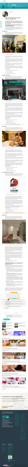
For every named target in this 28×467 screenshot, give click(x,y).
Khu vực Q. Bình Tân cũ (23, 427)
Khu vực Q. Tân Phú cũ (23, 423)
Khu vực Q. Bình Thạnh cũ (23, 415)
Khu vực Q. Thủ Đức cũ (23, 421)
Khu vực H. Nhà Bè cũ (23, 432)
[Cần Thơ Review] (9, 457)
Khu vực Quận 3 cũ (17, 416)
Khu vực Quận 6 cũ (17, 419)
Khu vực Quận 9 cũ (17, 422)
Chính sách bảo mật (10, 446)
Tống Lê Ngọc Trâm (11, 11)
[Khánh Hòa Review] (9, 458)
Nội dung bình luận (6, 307)
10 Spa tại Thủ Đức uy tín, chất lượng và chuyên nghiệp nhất (10, 386)
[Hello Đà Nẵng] (9, 456)
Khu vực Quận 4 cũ (17, 417)
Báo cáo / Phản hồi (10, 445)
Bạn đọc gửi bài (10, 453)
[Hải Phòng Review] (11, 458)
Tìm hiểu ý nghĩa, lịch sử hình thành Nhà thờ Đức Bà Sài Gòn (9, 323)
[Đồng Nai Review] (11, 457)
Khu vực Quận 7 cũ (17, 420)
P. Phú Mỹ (22, 430)
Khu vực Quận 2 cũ (17, 415)
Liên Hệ (3, 447)
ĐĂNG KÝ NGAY (5, 407)
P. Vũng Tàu (22, 428)
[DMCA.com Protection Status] (5, 465)
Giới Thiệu (3, 446)
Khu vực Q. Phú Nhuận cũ (23, 417)
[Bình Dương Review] (11, 456)
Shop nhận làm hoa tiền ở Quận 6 (13, 212)
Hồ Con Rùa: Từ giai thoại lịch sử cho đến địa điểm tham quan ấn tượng (21, 325)
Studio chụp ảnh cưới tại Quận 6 (10, 293)
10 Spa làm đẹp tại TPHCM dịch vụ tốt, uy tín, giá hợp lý (10, 373)
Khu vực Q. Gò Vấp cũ (23, 425)
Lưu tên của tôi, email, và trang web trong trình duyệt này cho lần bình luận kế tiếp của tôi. (14, 315)
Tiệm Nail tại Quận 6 (9, 296)
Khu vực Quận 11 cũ (17, 424)
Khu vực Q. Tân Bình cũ (23, 419)
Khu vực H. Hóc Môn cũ (23, 434)
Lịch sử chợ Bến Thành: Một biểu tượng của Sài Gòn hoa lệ (22, 323)
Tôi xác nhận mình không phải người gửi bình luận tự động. (14, 317)
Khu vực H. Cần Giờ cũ (23, 439)
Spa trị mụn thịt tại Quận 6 (10, 124)
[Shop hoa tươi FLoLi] (8, 333)
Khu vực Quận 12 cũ (17, 425)
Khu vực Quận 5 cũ (17, 418)
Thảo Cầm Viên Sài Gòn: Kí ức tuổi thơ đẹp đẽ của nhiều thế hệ (9, 328)
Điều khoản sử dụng (10, 447)
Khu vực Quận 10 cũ (17, 423)
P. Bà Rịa (22, 429)
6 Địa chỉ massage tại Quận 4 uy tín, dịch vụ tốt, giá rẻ (9, 348)
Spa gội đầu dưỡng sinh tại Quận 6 (10, 297)
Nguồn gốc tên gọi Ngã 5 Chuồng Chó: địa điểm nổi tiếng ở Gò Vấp (10, 325)
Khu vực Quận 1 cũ (17, 414)
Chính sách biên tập (10, 448)
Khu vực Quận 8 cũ (17, 421)
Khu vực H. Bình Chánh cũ (23, 436)
